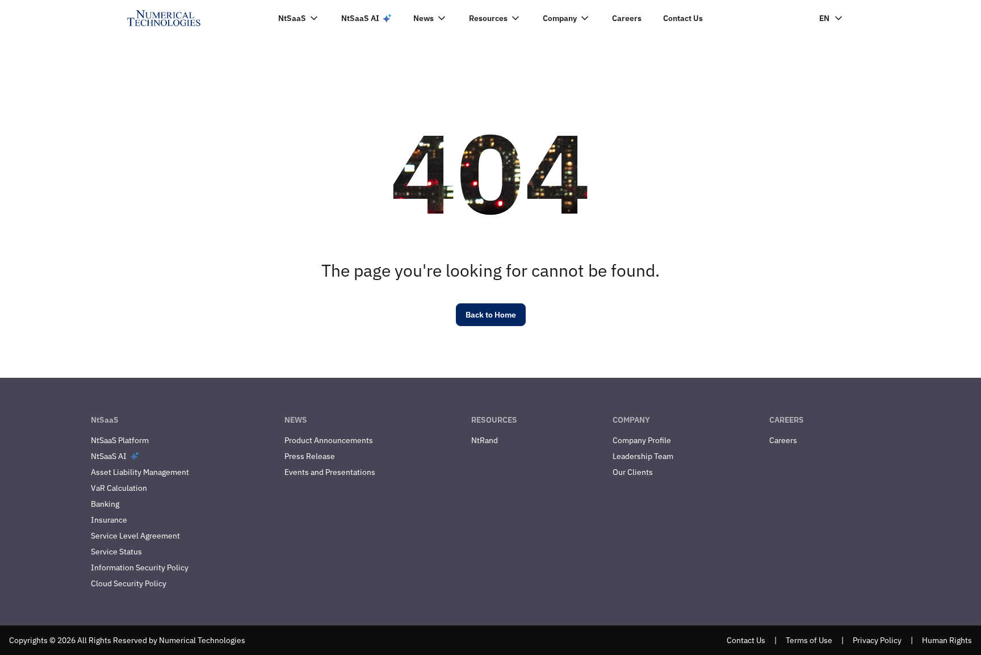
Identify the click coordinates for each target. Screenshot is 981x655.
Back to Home (491, 315)
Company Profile (642, 440)
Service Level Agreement (135, 536)
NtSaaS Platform (120, 440)
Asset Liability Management (140, 472)
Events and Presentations (329, 472)
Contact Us (683, 18)
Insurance (109, 520)
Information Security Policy (139, 567)
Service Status (116, 551)
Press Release (309, 456)
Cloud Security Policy (128, 583)
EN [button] (824, 18)
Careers (627, 18)
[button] (299, 18)
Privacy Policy (877, 640)
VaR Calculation (119, 488)
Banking (105, 504)
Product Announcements (328, 440)
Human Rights (947, 640)
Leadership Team (643, 456)
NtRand (484, 440)
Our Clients (633, 472)
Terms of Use (809, 640)
